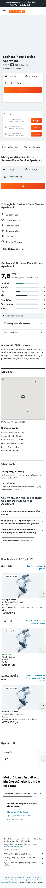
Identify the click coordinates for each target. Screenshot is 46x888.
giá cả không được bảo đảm (13, 846)
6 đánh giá (23, 65)
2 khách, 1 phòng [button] (13, 83)
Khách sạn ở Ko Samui (15, 819)
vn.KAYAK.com (9, 877)
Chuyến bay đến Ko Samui (17, 812)
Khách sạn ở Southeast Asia (30, 880)
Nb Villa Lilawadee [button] (10, 711)
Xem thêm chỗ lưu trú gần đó (36, 567)
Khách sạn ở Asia (33, 877)
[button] (43, 3)
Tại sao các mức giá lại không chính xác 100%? (22, 863)
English (27, 5)
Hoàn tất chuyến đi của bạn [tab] (17, 793)
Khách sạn (20, 877)
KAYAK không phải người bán (17, 853)
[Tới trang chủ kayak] (17, 11)
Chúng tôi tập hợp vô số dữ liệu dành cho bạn (20, 858)
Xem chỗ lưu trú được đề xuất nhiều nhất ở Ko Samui (35, 678)
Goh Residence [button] (8, 657)
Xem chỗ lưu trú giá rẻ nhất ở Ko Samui (35, 622)
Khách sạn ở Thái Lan (10, 880)
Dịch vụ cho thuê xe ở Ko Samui (19, 816)
